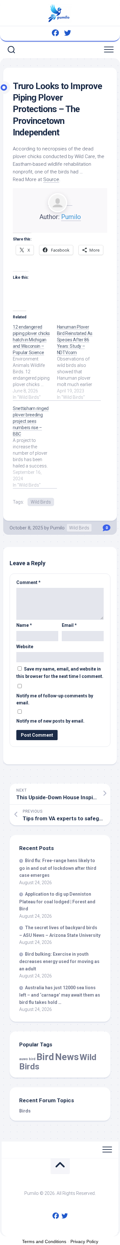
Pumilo (71, 217)
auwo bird (27, 1059)
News (67, 1056)
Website (24, 646)
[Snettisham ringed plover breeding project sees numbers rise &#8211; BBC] (35, 446)
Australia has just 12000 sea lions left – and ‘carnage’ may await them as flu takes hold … (59, 995)
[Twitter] (67, 32)
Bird (45, 1056)
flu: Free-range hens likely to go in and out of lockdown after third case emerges (57, 868)
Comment (28, 582)
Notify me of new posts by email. (50, 721)
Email (69, 625)
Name (24, 625)
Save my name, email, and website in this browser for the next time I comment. (59, 672)
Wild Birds (41, 502)
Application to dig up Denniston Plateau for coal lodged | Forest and (57, 901)
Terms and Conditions (44, 1241)
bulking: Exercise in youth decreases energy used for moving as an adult (59, 961)
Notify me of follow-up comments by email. (54, 699)
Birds (25, 1110)
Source (51, 179)
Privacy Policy (84, 1241)
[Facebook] (55, 32)
